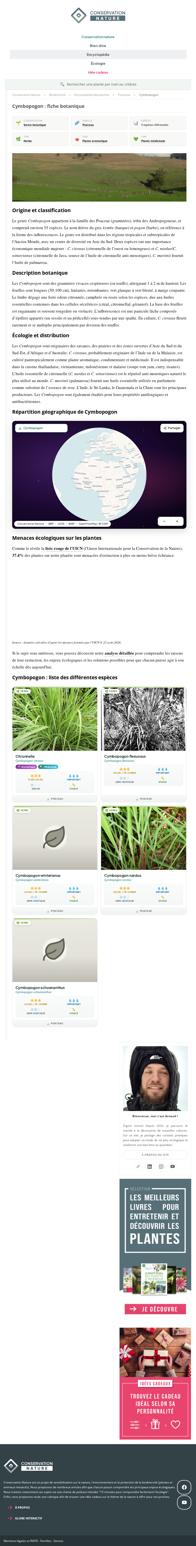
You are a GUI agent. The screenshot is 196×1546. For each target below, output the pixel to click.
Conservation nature (98, 37)
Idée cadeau (98, 72)
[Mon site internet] (138, 1166)
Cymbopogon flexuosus (125, 756)
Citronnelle (25, 756)
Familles (45, 1541)
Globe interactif (28, 1518)
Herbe (28, 141)
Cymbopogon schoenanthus (40, 987)
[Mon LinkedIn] (149, 1166)
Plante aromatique (95, 141)
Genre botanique (35, 125)
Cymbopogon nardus (122, 875)
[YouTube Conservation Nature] (172, 1166)
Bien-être (98, 45)
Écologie (98, 63)
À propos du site (155, 1155)
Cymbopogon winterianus (38, 875)
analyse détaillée (119, 653)
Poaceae (88, 125)
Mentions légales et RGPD (21, 1541)
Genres (58, 1541)
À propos (22, 1507)
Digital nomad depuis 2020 (143, 1126)
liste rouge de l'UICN (64, 548)
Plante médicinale (153, 141)
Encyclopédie (98, 54)
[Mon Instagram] (161, 1166)
